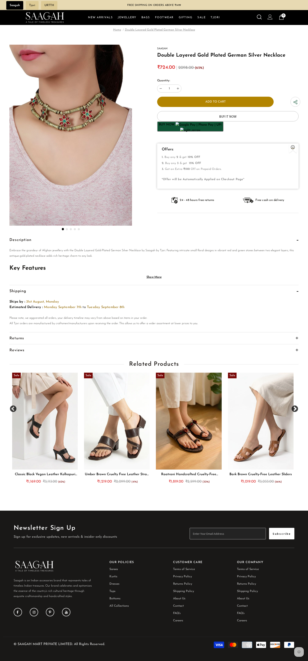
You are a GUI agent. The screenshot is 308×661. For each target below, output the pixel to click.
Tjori (32, 5)
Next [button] (295, 409)
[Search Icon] (259, 17)
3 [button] (71, 229)
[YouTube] (66, 612)
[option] (70, 135)
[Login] (270, 18)
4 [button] (75, 229)
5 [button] (79, 229)
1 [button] (63, 229)
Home (117, 29)
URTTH (49, 5)
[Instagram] (34, 612)
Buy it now (228, 116)
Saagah (15, 5)
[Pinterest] (50, 612)
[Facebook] (18, 612)
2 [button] (67, 229)
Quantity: (163, 80)
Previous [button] (13, 409)
